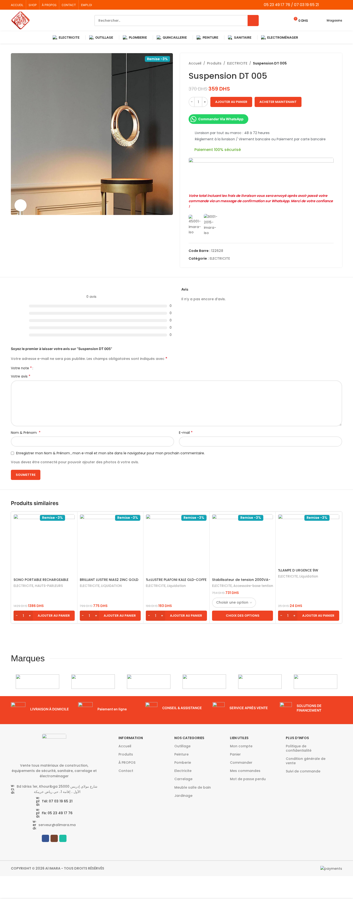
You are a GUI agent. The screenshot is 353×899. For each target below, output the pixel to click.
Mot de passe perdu (248, 779)
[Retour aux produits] (325, 63)
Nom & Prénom (26, 432)
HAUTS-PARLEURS (49, 586)
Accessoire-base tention (253, 586)
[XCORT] (37, 682)
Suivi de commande (303, 771)
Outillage (182, 746)
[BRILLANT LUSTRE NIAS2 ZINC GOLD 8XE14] (110, 544)
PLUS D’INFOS (297, 737)
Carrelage (183, 779)
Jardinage (183, 795)
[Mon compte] (314, 20)
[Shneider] (148, 682)
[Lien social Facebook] (327, 4)
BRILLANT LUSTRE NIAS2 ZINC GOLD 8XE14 (109, 582)
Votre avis (20, 376)
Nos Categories (189, 737)
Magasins (334, 20)
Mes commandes (245, 770)
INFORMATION (130, 737)
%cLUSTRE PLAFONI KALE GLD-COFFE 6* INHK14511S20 (176, 582)
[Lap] (260, 682)
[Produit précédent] (319, 63)
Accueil (195, 63)
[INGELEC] (315, 682)
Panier (235, 754)
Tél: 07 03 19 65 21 (57, 801)
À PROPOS (126, 762)
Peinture (181, 754)
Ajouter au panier (231, 102)
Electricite (182, 770)
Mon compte (241, 746)
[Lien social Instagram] (333, 4)
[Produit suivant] (331, 63)
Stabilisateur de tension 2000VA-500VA (241, 582)
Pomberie (182, 762)
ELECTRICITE (237, 63)
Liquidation (176, 586)
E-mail (186, 432)
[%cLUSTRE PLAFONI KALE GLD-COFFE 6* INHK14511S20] (176, 544)
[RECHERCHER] (253, 20)
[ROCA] (204, 682)
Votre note (21, 368)
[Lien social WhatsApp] (339, 4)
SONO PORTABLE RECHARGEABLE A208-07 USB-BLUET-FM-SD (41, 582)
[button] (44, 616)
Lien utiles (239, 737)
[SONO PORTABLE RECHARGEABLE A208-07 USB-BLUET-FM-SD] (44, 544)
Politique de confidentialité (298, 748)
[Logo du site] (20, 20)
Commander (241, 762)
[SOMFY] (93, 682)
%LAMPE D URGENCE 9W (298, 570)
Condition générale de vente (305, 760)
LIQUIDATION (111, 586)
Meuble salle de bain (192, 787)
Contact (125, 770)
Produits (214, 63)
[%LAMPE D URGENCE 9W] (308, 540)
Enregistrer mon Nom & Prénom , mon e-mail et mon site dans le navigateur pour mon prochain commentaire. (110, 453)
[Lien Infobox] (42, 709)
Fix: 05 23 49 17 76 (57, 813)
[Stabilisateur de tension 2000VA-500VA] (242, 544)
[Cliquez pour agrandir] (21, 205)
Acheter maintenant (278, 102)
